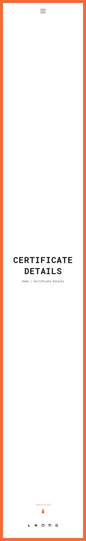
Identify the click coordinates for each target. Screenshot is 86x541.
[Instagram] (50, 526)
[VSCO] (56, 526)
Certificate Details (49, 281)
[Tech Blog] (36, 526)
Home (25, 281)
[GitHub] (43, 526)
